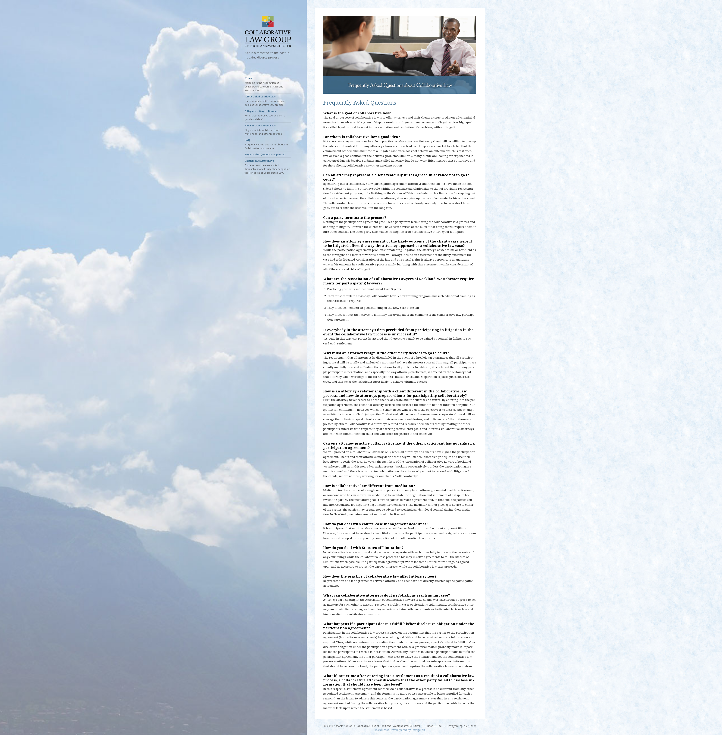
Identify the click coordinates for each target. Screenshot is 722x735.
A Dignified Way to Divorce (265, 115)
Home (264, 84)
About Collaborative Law (265, 100)
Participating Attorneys (267, 166)
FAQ (266, 144)
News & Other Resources (263, 129)
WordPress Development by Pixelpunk (400, 730)
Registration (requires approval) (265, 154)
